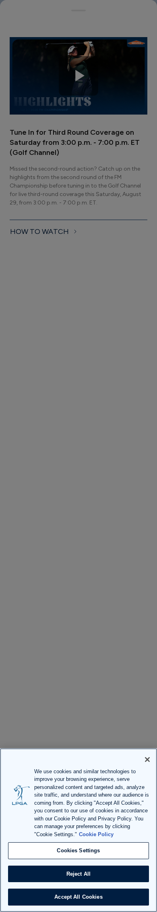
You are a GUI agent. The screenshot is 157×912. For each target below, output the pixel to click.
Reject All (78, 874)
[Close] (147, 759)
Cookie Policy (96, 834)
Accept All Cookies (78, 897)
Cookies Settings (78, 850)
